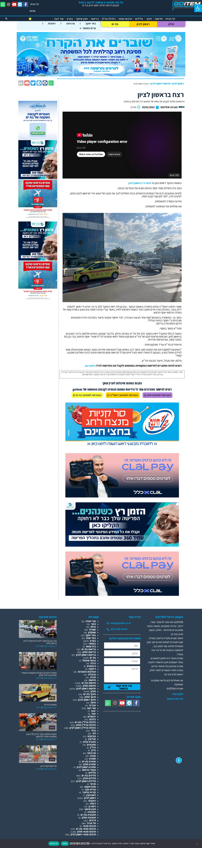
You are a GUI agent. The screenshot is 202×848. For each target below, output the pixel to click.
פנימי (93, 784)
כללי (93, 730)
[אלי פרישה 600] (37, 178)
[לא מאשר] (197, 843)
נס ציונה (70, 23)
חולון (171, 24)
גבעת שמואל (89, 660)
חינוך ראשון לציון (87, 699)
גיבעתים (91, 666)
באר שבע (91, 638)
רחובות (52, 23)
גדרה (93, 663)
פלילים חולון (89, 778)
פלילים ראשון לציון (86, 781)
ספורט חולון (89, 764)
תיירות (92, 820)
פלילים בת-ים (89, 775)
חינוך (149, 19)
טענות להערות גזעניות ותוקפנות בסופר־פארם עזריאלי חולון (39, 674)
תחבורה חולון (89, 817)
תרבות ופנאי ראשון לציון (83, 834)
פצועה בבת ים (50, 704)
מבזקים (92, 736)
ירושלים (92, 716)
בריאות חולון (89, 652)
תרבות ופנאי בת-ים (86, 828)
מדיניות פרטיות (175, 699)
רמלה (93, 803)
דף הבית (34, 4)
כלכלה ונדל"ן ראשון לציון (83, 727)
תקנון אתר (177, 694)
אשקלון (92, 632)
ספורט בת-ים (89, 761)
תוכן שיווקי (82, 19)
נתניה (93, 755)
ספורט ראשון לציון (86, 767)
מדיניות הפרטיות (79, 843)
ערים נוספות (89, 28)
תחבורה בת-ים (88, 814)
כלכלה (92, 719)
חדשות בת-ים (89, 683)
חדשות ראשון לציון (160, 83)
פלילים (139, 19)
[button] (198, 8)
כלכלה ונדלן (108, 19)
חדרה (93, 677)
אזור (93, 624)
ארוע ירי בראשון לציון (140, 183)
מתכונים (91, 744)
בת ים (115, 24)
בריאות (95, 19)
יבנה (93, 711)
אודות (32, 11)
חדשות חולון (89, 685)
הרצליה (92, 674)
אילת (93, 626)
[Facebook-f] (25, 4)
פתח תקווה (90, 786)
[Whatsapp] (2, 4)
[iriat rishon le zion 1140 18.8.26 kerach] (101, 75)
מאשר (64, 843)
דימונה (92, 669)
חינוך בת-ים (89, 694)
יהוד (93, 713)
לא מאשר (54, 843)
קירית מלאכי (89, 792)
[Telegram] (19, 4)
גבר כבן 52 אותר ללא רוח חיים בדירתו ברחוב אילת (40, 642)
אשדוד (92, 629)
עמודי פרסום (89, 770)
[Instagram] (8, 4)
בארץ (70, 19)
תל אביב (91, 823)
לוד (94, 733)
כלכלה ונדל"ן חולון (86, 725)
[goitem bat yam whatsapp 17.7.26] (37, 138)
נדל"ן (93, 747)
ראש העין (91, 795)
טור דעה (59, 19)
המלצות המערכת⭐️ (39, 19)
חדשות (159, 19)
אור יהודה (91, 621)
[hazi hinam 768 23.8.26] (122, 446)
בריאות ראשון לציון (86, 654)
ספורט (92, 758)
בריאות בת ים (89, 649)
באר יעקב (90, 23)
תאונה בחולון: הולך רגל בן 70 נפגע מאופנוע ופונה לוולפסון (41, 735)
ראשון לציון (143, 24)
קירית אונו (90, 789)
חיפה (93, 702)
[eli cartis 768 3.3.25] (122, 496)
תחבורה (92, 812)
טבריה (92, 705)
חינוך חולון (90, 697)
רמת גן (92, 806)
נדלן (93, 750)
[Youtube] (14, 4)
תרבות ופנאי (125, 19)
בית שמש (91, 646)
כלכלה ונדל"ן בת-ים (85, 722)
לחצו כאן (89, 365)
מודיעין (92, 739)
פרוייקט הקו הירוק (49, 766)
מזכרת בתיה (89, 741)
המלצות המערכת (87, 671)
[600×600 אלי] (37, 217)
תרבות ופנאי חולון (86, 831)
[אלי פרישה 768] (122, 545)
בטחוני (92, 643)
